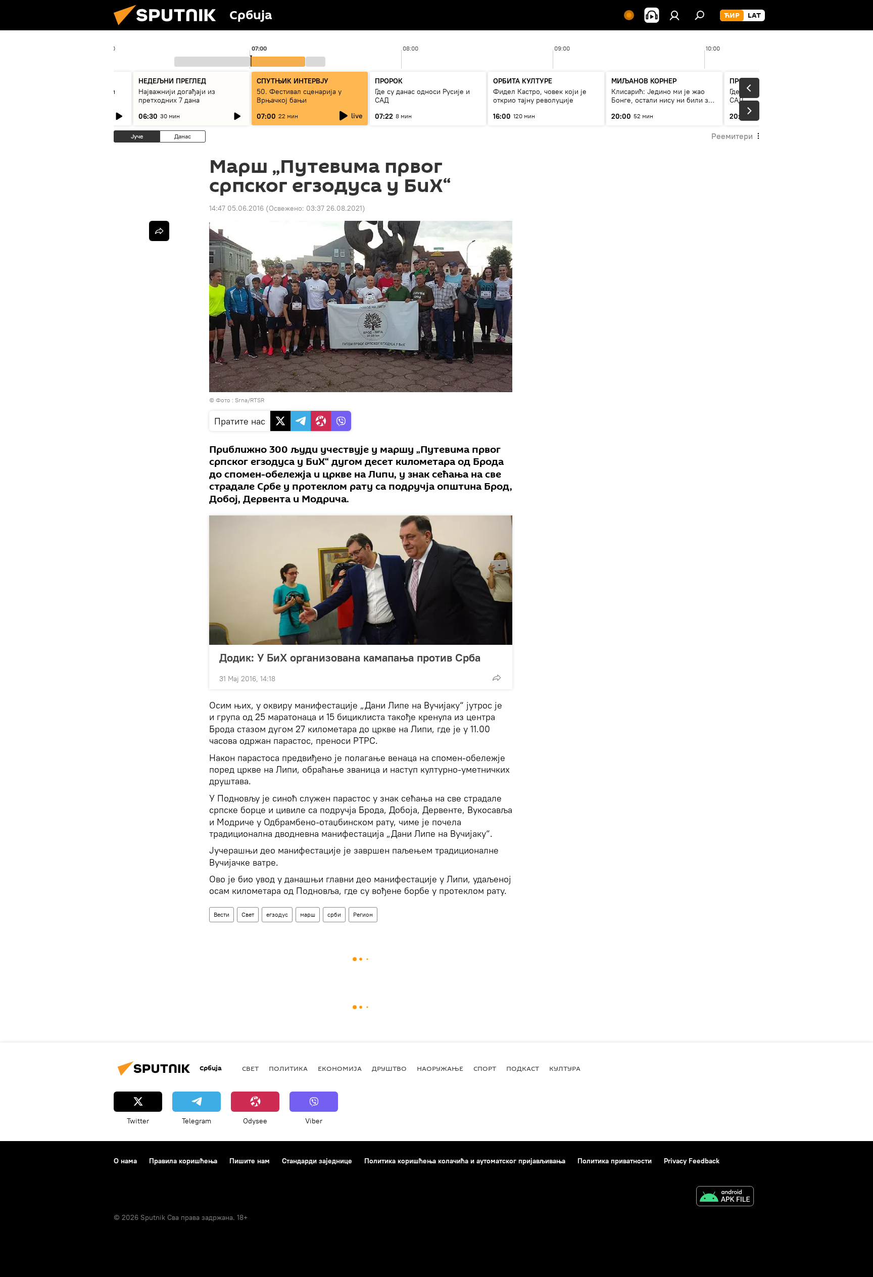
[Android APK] (725, 1197)
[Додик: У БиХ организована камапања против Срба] (360, 580)
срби (334, 914)
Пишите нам (249, 1160)
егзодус (277, 914)
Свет (247, 914)
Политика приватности (614, 1160)
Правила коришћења (183, 1160)
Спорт (484, 1068)
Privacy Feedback (691, 1160)
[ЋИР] (732, 16)
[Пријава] (674, 15)
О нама (125, 1160)
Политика (288, 1068)
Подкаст (522, 1068)
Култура (564, 1068)
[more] (497, 678)
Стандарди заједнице (317, 1160)
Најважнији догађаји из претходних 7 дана (176, 96)
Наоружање (440, 1068)
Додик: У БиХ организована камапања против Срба (349, 657)
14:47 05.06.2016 (236, 208)
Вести (221, 914)
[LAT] (754, 16)
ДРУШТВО (389, 1068)
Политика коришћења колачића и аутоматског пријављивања (464, 1160)
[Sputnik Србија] (168, 27)
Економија (340, 1068)
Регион (363, 914)
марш (307, 914)
